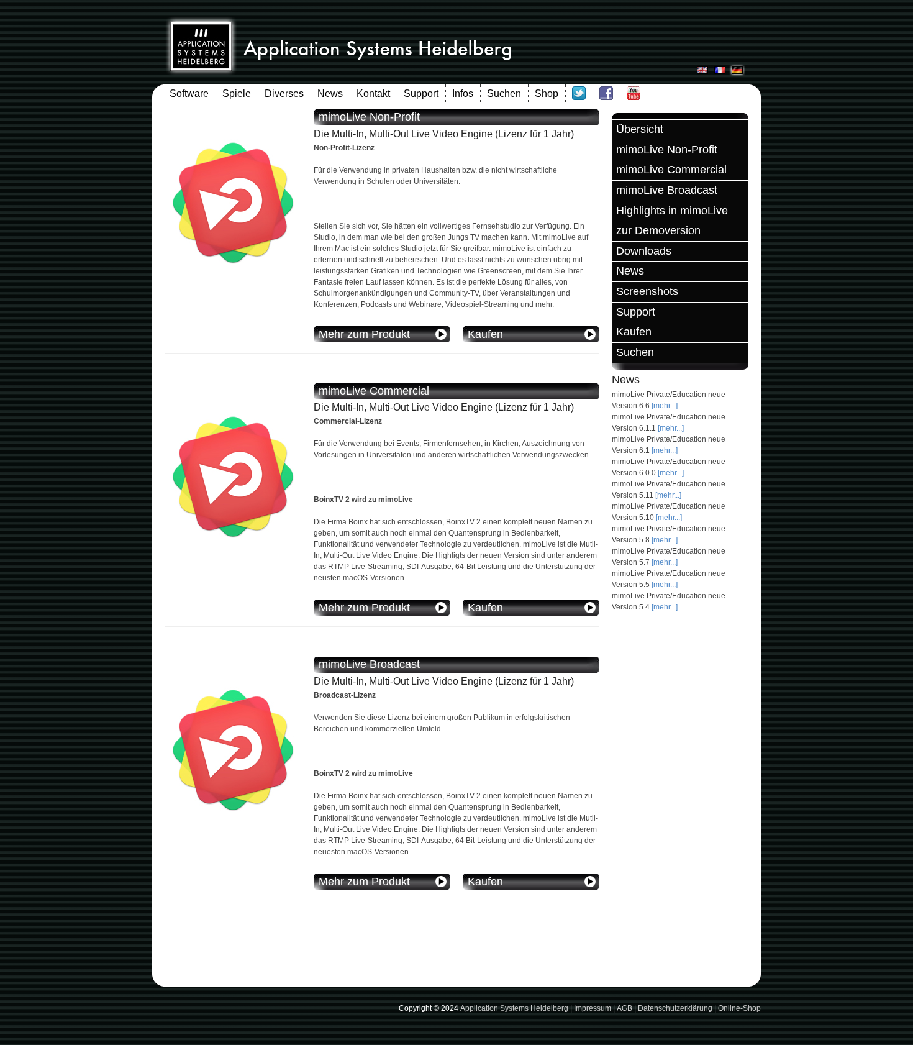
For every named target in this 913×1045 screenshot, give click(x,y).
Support (421, 93)
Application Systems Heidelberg (514, 1008)
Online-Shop (739, 1008)
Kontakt (373, 93)
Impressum (592, 1008)
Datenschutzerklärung (675, 1008)
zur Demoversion (658, 230)
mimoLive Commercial (671, 169)
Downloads (643, 251)
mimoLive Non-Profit (666, 150)
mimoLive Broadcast (666, 190)
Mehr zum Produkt (364, 334)
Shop (546, 93)
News (330, 93)
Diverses (284, 93)
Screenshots (647, 291)
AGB (624, 1008)
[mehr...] (665, 405)
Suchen (504, 93)
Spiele (236, 93)
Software (189, 93)
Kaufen (634, 332)
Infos (462, 93)
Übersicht (639, 129)
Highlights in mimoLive (672, 210)
